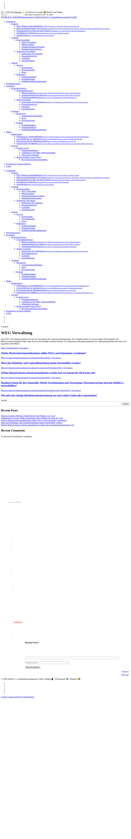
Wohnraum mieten (18, 568)
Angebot (14, 187)
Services (19, 214)
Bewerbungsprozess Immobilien (34, 309)
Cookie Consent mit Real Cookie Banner (17, 697)
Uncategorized (43, 368)
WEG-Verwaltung (28, 191)
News (23, 221)
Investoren (10, 235)
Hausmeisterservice (29, 205)
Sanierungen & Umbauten (32, 203)
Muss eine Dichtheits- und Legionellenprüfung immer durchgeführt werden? (41, 363)
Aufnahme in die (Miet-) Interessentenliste (38, 302)
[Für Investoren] (66, 580)
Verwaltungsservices (24, 240)
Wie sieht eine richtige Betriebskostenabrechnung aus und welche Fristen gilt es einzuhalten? (49, 395)
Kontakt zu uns (22, 297)
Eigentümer (10, 171)
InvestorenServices (18, 237)
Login (8, 313)
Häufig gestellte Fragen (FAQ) (28, 306)
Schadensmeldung (28, 226)
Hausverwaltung (23, 189)
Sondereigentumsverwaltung (33, 196)
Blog (16, 638)
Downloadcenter (28, 219)
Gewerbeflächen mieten (20, 570)
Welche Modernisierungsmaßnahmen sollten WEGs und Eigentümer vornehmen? (43, 353)
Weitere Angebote (23, 249)
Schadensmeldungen (29, 299)
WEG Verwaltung (21, 348)
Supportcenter (27, 217)
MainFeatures (16, 283)
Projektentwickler (13, 233)
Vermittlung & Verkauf (19, 549)
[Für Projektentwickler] (66, 601)
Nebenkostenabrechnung (31, 198)
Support (14, 212)
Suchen (4, 400)
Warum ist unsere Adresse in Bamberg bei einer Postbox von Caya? (28, 416)
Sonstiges (15, 260)
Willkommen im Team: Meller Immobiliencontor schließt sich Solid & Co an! (32, 418)
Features (14, 173)
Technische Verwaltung (25, 200)
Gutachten (25, 207)
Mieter (8, 281)
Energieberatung (28, 210)
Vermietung (41, 358)
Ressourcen (21, 263)
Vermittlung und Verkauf (56, 390)
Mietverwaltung (27, 194)
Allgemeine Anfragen (30, 304)
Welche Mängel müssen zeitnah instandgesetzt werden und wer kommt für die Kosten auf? (48, 372)
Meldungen (21, 223)
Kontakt (19, 272)
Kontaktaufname (28, 228)
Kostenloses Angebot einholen (18, 311)
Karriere (17, 636)
